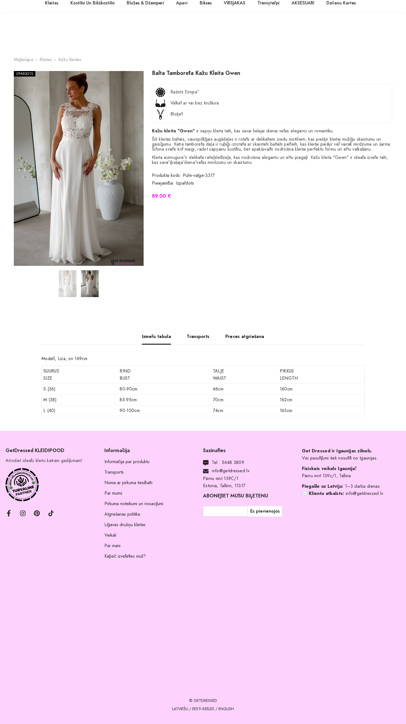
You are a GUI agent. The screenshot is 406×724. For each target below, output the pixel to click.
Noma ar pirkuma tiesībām (128, 482)
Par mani (112, 545)
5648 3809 (233, 462)
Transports (114, 472)
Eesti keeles (203, 709)
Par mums (113, 493)
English (226, 709)
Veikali (110, 535)
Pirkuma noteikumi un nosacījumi (133, 503)
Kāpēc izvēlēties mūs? (125, 556)
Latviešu (180, 709)
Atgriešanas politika (122, 514)
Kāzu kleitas (69, 59)
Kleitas (45, 59)
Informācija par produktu (126, 461)
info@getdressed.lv (230, 471)
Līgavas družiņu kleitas (125, 524)
